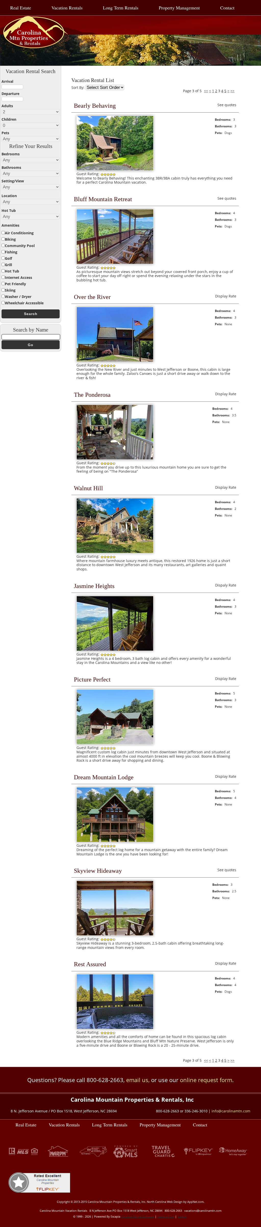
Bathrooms (11, 167)
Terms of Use (165, 1216)
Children (9, 119)
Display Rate (225, 296)
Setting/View (13, 181)
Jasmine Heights (94, 586)
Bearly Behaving (95, 105)
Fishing (11, 252)
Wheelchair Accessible (24, 303)
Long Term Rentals (120, 8)
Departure (10, 93)
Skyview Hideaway (98, 870)
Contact (227, 8)
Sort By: (78, 87)
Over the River (92, 297)
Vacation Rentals (67, 8)
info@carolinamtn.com (231, 1111)
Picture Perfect (92, 679)
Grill (8, 264)
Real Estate (20, 8)
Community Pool (20, 245)
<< (206, 90)
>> (232, 90)
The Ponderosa (92, 394)
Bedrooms (11, 154)
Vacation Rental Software (137, 1216)
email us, (138, 1080)
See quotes (226, 104)
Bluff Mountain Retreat (103, 199)
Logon (182, 1216)
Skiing (10, 290)
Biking (10, 239)
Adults (7, 105)
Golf (8, 258)
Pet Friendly (15, 283)
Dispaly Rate (225, 585)
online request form (206, 1080)
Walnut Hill (88, 488)
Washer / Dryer (18, 296)
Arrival (7, 81)
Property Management (179, 8)
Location (9, 195)
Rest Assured (90, 964)
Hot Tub (9, 210)
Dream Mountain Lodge (104, 777)
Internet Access (18, 277)
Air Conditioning (19, 232)
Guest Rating (87, 173)
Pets (5, 132)
